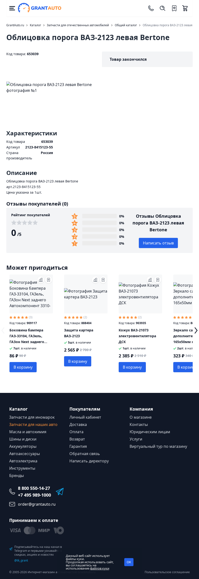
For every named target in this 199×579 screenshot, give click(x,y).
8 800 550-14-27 (34, 488)
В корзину (23, 367)
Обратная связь (84, 453)
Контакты (139, 424)
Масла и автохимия (27, 431)
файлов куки (99, 568)
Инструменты (22, 468)
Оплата (76, 431)
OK (129, 562)
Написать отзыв (158, 243)
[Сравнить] (40, 280)
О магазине (141, 417)
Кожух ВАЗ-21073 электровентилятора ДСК (137, 336)
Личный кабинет (85, 417)
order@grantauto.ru (37, 504)
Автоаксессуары (24, 453)
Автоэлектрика (23, 461)
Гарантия (78, 446)
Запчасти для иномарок (32, 417)
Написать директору (89, 461)
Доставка (78, 424)
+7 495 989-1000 (34, 495)
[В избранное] (48, 280)
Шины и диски (22, 439)
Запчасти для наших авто (33, 424)
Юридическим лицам (150, 431)
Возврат (77, 439)
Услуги (136, 439)
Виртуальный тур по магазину (158, 446)
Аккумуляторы (22, 446)
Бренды (16, 475)
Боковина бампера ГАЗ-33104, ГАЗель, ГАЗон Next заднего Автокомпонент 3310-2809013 (28, 342)
